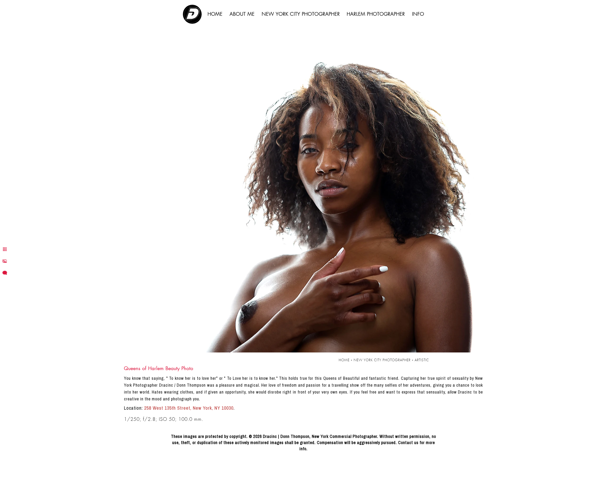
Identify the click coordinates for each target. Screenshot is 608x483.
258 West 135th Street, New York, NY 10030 (188, 408)
